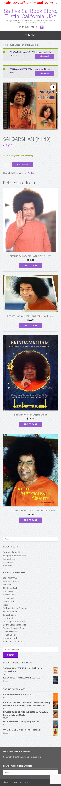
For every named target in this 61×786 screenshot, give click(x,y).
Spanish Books (10, 615)
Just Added (15, 45)
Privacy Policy (9, 559)
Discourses (8, 591)
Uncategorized (10, 638)
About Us (7, 566)
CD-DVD (7, 585)
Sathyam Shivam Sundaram (15, 608)
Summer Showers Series (14, 628)
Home (5, 45)
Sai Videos (8, 562)
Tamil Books (8, 618)
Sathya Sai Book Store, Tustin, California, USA (30, 13)
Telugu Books (9, 635)
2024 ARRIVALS (10, 578)
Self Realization (10, 611)
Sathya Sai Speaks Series (14, 625)
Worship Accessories (12, 641)
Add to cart (22, 164)
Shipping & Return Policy (14, 556)
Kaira (29, 782)
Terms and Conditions (13, 552)
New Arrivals (9, 601)
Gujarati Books (10, 595)
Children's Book (10, 588)
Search (10, 655)
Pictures (6, 605)
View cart (44, 56)
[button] (53, 87)
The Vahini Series (11, 631)
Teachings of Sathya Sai (14, 621)
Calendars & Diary (11, 581)
